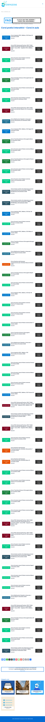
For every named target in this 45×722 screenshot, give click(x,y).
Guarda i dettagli (38, 37)
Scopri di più (22, 670)
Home (2, 11)
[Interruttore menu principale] (42, 4)
